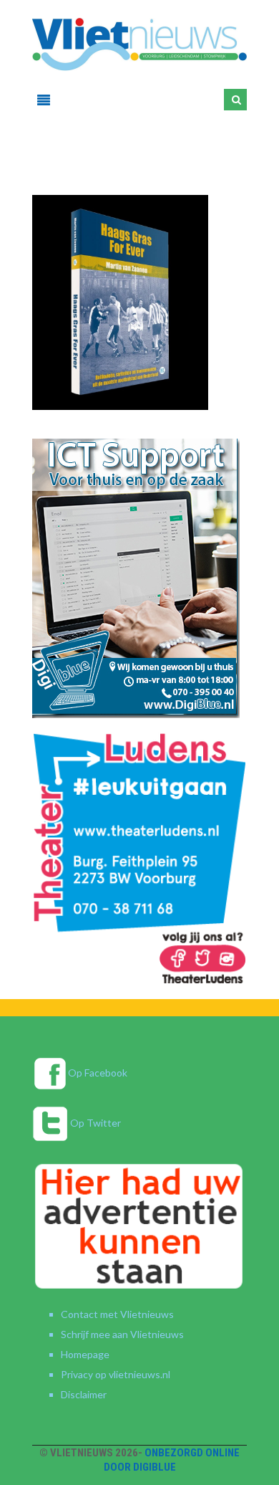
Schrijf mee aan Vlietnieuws (122, 1334)
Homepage (85, 1354)
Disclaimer (84, 1394)
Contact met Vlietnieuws (117, 1314)
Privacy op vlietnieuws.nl (115, 1374)
